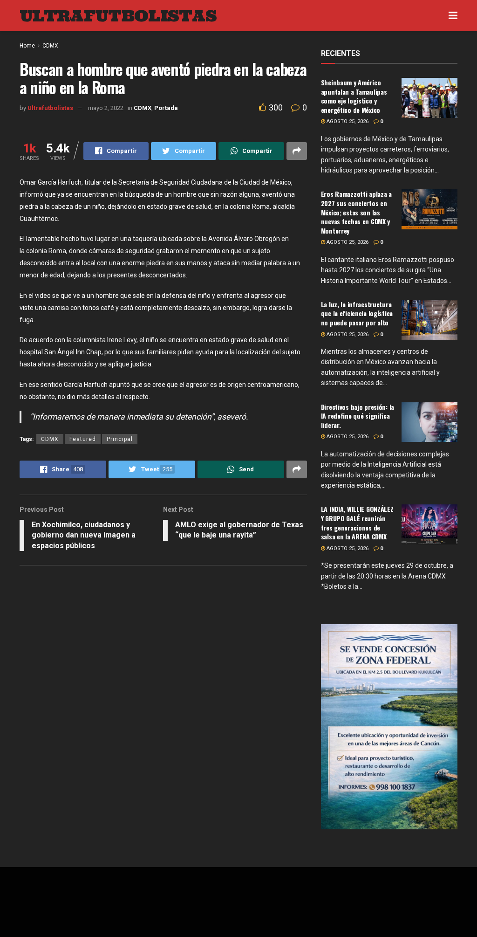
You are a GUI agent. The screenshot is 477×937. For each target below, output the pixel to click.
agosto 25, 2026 (346, 121)
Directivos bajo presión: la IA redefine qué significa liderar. (357, 416)
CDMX (50, 439)
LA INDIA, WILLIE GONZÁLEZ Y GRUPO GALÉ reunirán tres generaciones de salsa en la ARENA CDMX (357, 522)
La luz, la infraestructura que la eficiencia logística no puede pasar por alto (357, 313)
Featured (82, 439)
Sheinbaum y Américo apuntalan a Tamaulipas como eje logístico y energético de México (354, 96)
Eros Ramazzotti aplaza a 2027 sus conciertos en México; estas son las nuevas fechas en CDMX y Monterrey (356, 212)
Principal (120, 439)
